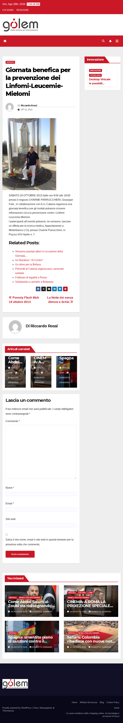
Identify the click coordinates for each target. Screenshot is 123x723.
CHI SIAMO (7, 10)
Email (10, 503)
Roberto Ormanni (13, 380)
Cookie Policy (113, 702)
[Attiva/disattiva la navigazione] (117, 41)
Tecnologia (95, 75)
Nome (10, 487)
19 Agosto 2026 (78, 612)
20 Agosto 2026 (19, 612)
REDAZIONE (22, 10)
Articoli (10, 62)
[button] (103, 41)
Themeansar (8, 711)
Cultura (82, 593)
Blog (102, 702)
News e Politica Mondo (29, 597)
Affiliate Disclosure (88, 702)
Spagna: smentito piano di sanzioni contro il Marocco (30, 641)
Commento (13, 421)
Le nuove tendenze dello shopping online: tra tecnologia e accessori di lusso (92, 714)
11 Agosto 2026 (78, 647)
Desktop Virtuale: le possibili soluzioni (100, 83)
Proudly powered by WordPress (17, 708)
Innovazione (95, 70)
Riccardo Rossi (29, 105)
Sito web (11, 519)
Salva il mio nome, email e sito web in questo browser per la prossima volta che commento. (40, 542)
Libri (90, 593)
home (116, 708)
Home (74, 702)
